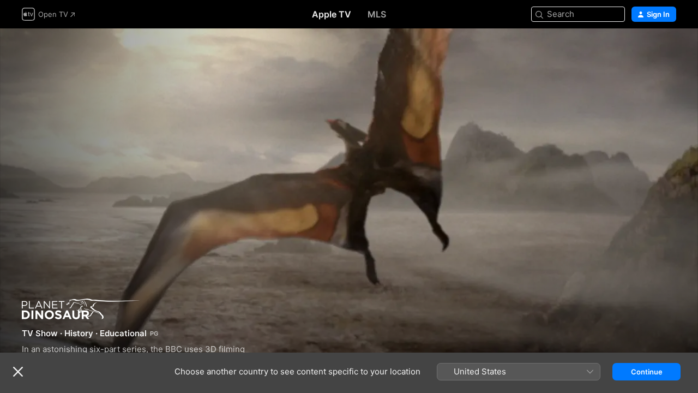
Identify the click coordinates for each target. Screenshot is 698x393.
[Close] (18, 372)
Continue (647, 371)
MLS (377, 14)
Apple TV (331, 14)
